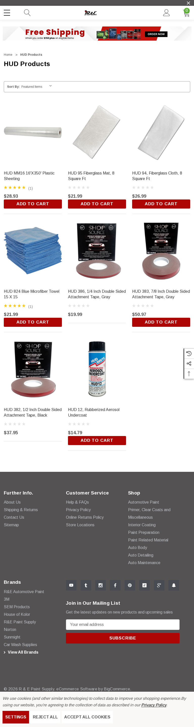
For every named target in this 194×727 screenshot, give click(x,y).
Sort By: (13, 87)
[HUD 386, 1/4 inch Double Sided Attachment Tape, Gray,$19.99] (97, 251)
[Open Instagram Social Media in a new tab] (100, 585)
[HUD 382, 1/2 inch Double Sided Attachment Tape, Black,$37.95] (33, 369)
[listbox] (38, 86)
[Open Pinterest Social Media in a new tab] (130, 585)
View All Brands (22, 652)
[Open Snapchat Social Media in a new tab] (173, 585)
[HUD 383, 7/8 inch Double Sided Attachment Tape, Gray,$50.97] (161, 251)
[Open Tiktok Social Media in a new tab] (144, 585)
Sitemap (11, 525)
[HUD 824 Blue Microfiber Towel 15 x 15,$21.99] (33, 251)
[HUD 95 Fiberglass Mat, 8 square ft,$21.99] (97, 132)
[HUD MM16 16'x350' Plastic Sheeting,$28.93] (33, 132)
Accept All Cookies (87, 717)
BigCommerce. (117, 689)
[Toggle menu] (7, 12)
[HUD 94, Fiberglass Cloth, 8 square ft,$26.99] (161, 132)
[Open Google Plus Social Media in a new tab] (159, 585)
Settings (15, 717)
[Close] (188, 3)
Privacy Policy (153, 705)
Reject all (45, 717)
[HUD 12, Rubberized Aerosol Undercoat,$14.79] (97, 369)
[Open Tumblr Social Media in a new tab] (86, 585)
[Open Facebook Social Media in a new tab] (115, 585)
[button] (97, 33)
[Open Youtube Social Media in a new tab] (71, 585)
